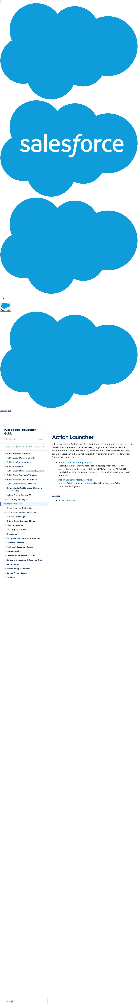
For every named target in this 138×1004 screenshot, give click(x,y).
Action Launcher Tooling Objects (75, 462)
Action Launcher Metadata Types (75, 479)
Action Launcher (66, 500)
